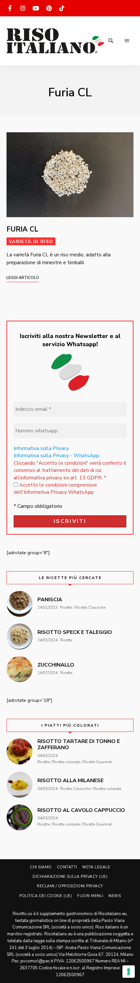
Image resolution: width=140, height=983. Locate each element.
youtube (35, 8)
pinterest (48, 8)
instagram (22, 8)
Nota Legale (96, 867)
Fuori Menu (90, 895)
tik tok (61, 8)
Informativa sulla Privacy (41, 448)
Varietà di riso (31, 241)
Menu (126, 40)
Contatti (67, 867)
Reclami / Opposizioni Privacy (70, 886)
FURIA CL (22, 229)
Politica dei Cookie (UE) (45, 895)
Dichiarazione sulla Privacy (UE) (70, 876)
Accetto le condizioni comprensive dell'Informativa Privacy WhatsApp (55, 488)
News (114, 895)
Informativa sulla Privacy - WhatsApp (56, 455)
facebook (9, 8)
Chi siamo (41, 867)
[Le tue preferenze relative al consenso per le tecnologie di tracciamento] (128, 971)
